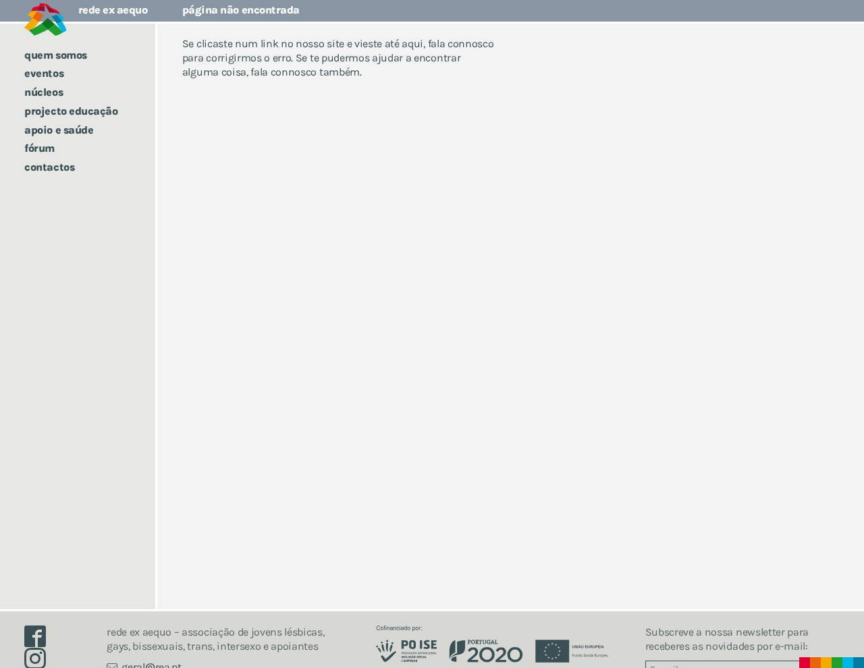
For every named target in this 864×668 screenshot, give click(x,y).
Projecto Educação (70, 111)
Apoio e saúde (58, 129)
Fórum (39, 148)
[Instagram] (40, 661)
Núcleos (43, 92)
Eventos (43, 73)
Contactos (49, 167)
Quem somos (55, 55)
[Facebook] (40, 640)
